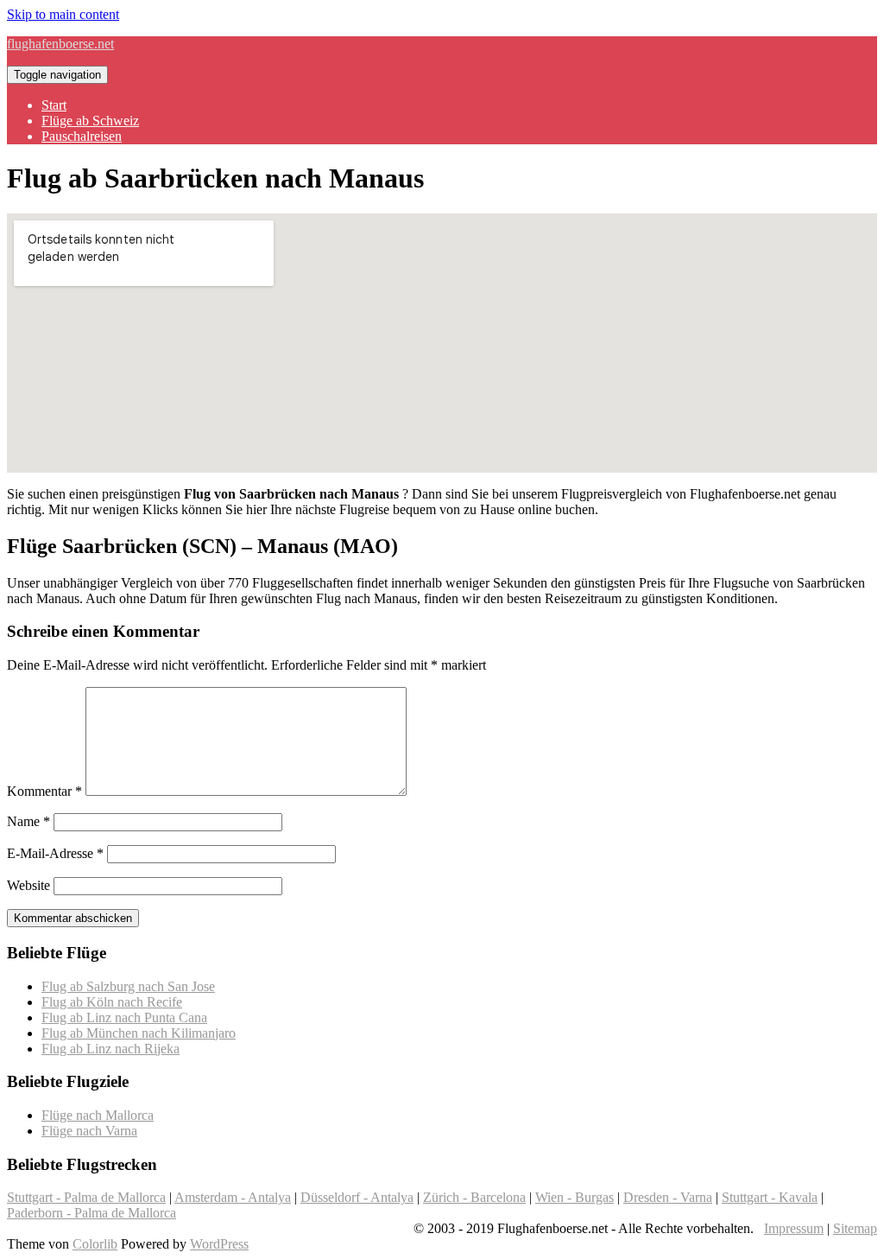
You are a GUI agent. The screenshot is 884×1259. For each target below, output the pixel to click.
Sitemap (855, 1228)
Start (53, 105)
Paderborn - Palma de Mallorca (91, 1212)
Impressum (794, 1228)
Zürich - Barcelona (474, 1197)
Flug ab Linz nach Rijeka (110, 1048)
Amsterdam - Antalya (232, 1197)
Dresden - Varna (667, 1197)
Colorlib (95, 1244)
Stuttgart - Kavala (770, 1197)
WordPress (219, 1244)
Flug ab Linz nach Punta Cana (124, 1017)
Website (28, 885)
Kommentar (44, 791)
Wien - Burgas (574, 1197)
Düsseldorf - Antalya (357, 1197)
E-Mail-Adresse (55, 853)
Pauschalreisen (81, 136)
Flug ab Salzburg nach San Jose (128, 986)
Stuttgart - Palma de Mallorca (86, 1197)
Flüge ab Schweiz (90, 120)
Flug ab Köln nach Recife (111, 1002)
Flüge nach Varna (89, 1130)
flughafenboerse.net (60, 43)
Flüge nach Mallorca (97, 1115)
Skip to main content (63, 14)
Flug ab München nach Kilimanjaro (138, 1033)
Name (28, 821)
